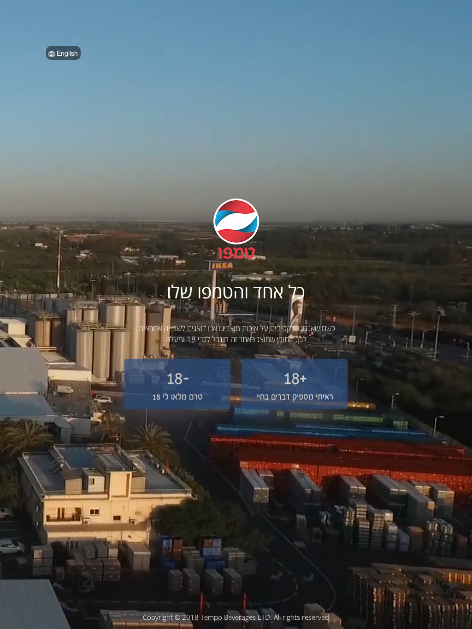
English (66, 53)
